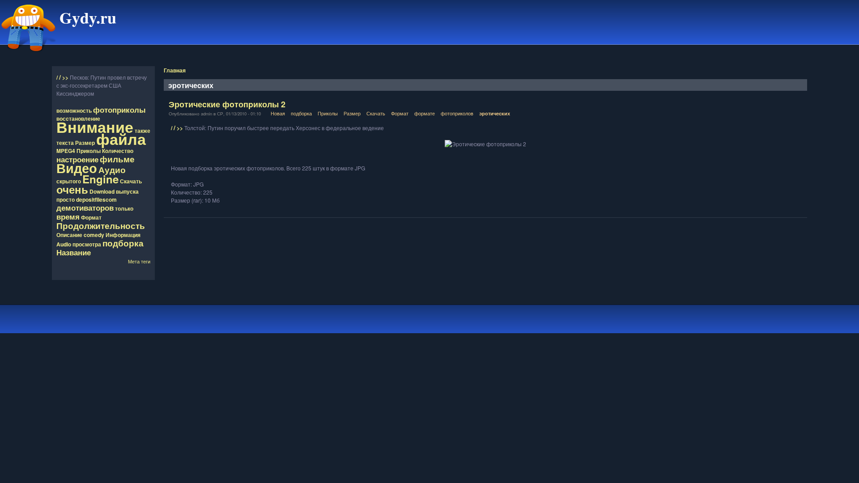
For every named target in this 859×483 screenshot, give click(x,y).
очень (72, 189)
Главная (175, 70)
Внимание (94, 126)
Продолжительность (100, 225)
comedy (94, 235)
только (124, 208)
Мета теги (139, 261)
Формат (91, 217)
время (68, 216)
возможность (74, 110)
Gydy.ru (88, 17)
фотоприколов (457, 113)
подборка (123, 243)
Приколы (89, 151)
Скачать (131, 181)
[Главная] (28, 55)
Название (73, 252)
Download (102, 191)
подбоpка (301, 113)
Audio (63, 244)
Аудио (112, 169)
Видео (76, 168)
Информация (123, 235)
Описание (69, 235)
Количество (117, 151)
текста (65, 143)
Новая (278, 113)
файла (121, 138)
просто (65, 199)
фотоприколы (119, 109)
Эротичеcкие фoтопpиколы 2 (227, 104)
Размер (85, 143)
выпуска (127, 191)
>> (66, 77)
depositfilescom (96, 199)
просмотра (86, 244)
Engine (100, 178)
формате (424, 113)
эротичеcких (494, 113)
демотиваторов (85, 207)
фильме (117, 159)
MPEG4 (65, 151)
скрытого (68, 181)
